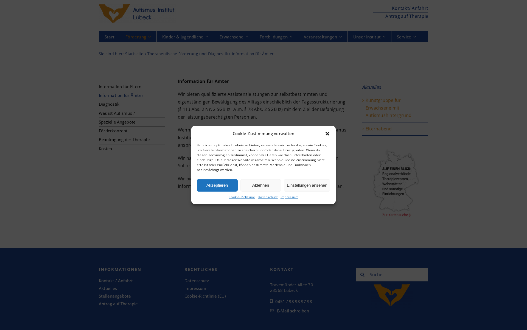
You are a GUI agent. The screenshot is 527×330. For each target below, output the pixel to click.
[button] (327, 133)
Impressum (289, 197)
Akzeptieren (217, 185)
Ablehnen (260, 185)
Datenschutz (268, 197)
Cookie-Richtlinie (242, 197)
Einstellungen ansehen (307, 185)
